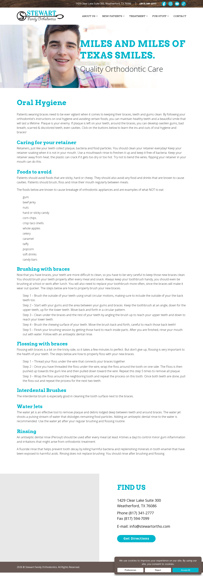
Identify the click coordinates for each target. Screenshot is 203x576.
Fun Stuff (159, 16)
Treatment (137, 16)
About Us (88, 16)
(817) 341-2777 (148, 3)
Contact (179, 16)
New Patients (112, 16)
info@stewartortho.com (150, 526)
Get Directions (136, 538)
